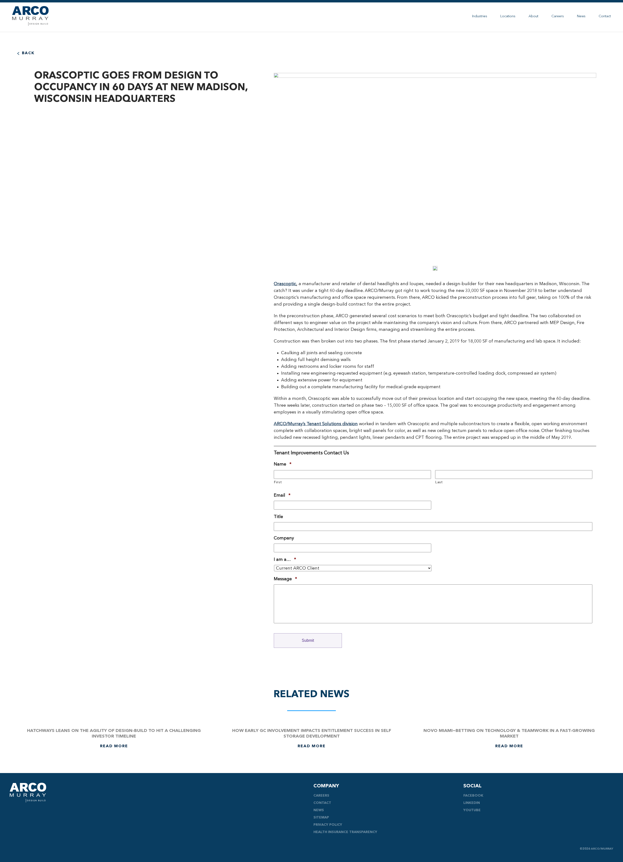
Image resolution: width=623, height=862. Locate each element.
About (533, 16)
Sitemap (321, 817)
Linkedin (471, 803)
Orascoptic (285, 284)
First (278, 482)
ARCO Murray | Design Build (30, 16)
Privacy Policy (327, 825)
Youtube (472, 810)
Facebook (473, 795)
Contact (605, 16)
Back (28, 53)
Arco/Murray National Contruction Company (28, 792)
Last (439, 482)
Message (285, 579)
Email (282, 495)
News (581, 16)
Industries (479, 16)
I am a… (285, 559)
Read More (114, 746)
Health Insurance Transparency (345, 832)
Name (283, 464)
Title (278, 517)
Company (284, 538)
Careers (557, 16)
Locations (507, 16)
